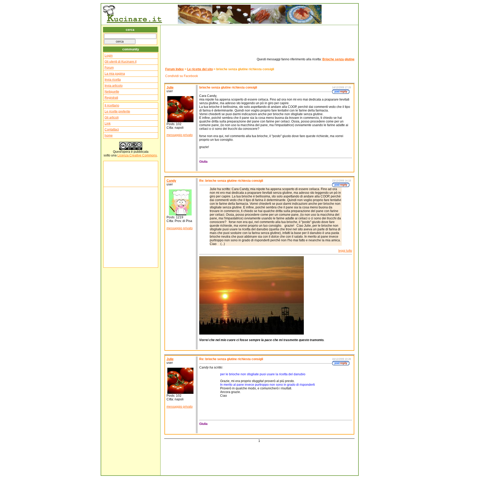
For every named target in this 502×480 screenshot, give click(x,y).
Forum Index (174, 69)
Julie (170, 87)
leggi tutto (345, 251)
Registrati (111, 97)
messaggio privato (180, 135)
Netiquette (112, 91)
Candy (171, 181)
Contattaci (112, 129)
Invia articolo (114, 85)
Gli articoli (112, 117)
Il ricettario (112, 105)
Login (109, 55)
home (109, 135)
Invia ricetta (113, 79)
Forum (109, 67)
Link (108, 123)
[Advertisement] (120, 174)
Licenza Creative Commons (137, 155)
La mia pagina (115, 73)
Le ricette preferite (117, 111)
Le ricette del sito (200, 69)
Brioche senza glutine (338, 59)
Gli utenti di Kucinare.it (120, 61)
